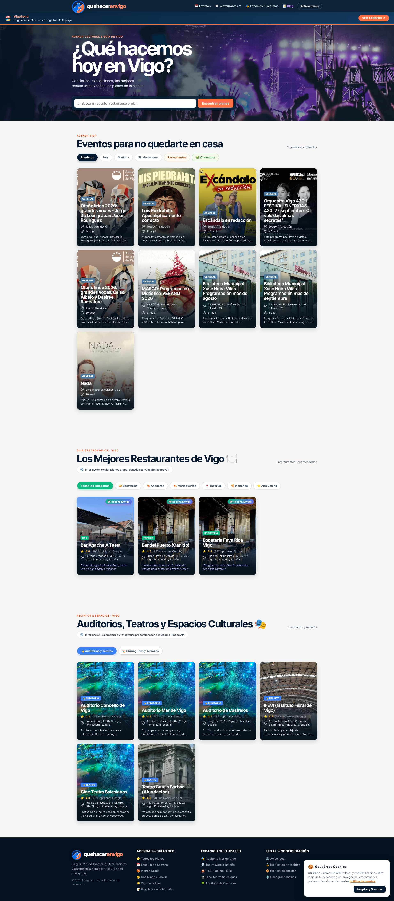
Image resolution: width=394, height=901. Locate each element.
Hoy (106, 157)
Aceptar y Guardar (369, 889)
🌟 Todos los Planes (150, 858)
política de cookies (362, 881)
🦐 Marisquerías (184, 485)
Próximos (87, 157)
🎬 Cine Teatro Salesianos (219, 877)
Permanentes (177, 157)
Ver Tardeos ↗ (373, 18)
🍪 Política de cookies (281, 871)
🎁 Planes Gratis (147, 871)
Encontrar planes (215, 103)
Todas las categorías (95, 485)
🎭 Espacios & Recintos (262, 6)
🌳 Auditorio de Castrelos (218, 883)
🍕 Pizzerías (239, 485)
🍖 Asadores (155, 485)
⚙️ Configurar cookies (281, 877)
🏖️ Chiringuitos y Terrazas (140, 651)
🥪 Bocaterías (128, 485)
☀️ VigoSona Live (148, 883)
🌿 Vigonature (205, 157)
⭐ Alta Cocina (267, 485)
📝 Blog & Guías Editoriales (155, 889)
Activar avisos (310, 6)
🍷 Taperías (213, 485)
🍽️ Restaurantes (228, 6)
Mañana (123, 157)
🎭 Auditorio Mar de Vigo (218, 858)
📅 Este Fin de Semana (152, 864)
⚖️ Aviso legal (275, 858)
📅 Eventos (203, 6)
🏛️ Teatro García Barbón (218, 864)
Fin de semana (148, 157)
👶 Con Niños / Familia (152, 877)
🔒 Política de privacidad (283, 864)
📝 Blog (288, 6)
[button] (105, 207)
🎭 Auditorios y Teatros (97, 651)
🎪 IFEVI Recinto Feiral (216, 871)
